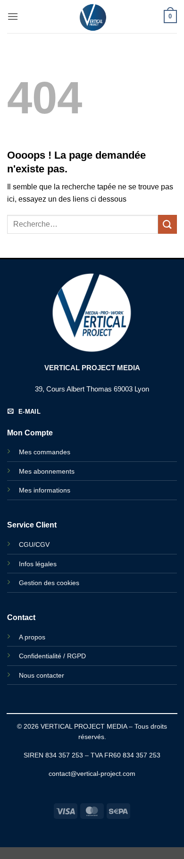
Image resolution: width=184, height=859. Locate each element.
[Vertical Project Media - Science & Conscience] (92, 16)
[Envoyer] (167, 224)
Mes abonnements (47, 471)
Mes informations (44, 490)
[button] (12, 16)
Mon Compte (30, 433)
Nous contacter (41, 675)
